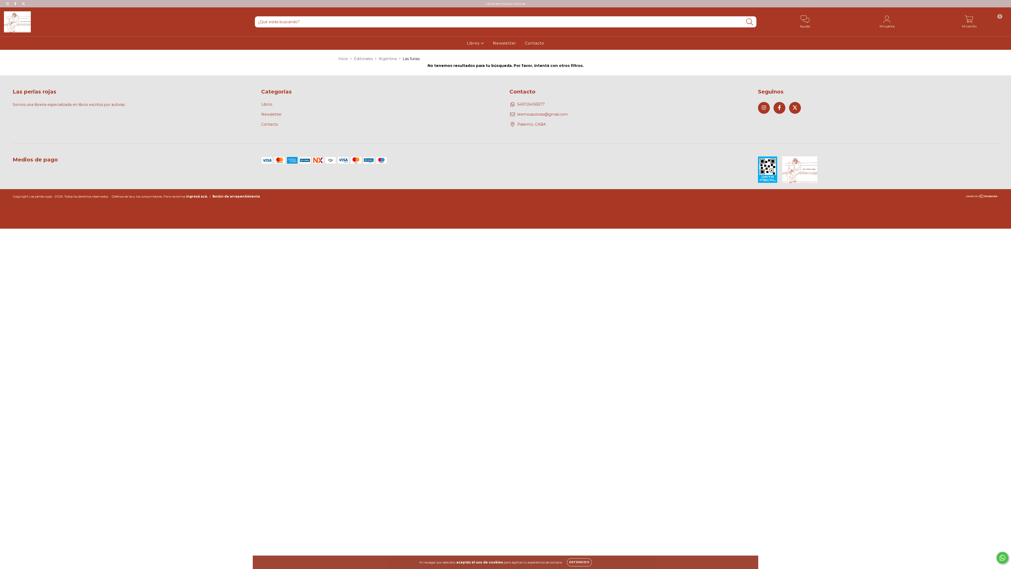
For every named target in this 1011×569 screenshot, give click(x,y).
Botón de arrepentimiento (236, 196)
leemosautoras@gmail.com (542, 114)
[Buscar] (750, 22)
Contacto (534, 43)
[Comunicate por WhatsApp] (1002, 558)
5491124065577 (531, 104)
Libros (474, 43)
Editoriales (363, 58)
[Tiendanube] (981, 197)
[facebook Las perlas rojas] (16, 3)
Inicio (343, 58)
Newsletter (504, 43)
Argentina (388, 58)
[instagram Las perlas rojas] (8, 3)
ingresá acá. (197, 196)
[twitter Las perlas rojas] (23, 3)
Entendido (579, 562)
